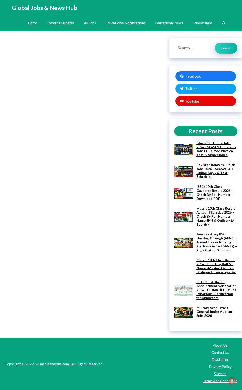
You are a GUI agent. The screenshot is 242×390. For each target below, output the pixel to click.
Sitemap (220, 374)
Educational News (169, 23)
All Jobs (90, 23)
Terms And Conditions (220, 381)
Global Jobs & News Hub (44, 7)
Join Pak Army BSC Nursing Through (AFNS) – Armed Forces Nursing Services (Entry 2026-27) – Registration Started (216, 242)
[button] (223, 23)
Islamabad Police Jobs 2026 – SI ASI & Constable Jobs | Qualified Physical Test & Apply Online (216, 149)
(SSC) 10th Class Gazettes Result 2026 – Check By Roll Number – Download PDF (214, 192)
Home (32, 23)
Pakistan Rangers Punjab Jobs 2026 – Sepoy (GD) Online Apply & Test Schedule (215, 171)
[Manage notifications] (232, 381)
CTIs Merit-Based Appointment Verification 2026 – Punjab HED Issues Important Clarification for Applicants (216, 290)
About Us (220, 345)
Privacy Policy (220, 366)
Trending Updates (60, 23)
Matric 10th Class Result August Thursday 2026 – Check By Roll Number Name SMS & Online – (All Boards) (216, 216)
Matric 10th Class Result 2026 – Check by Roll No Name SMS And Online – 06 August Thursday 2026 (216, 266)
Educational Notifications (125, 23)
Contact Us (220, 352)
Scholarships (202, 23)
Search (226, 48)
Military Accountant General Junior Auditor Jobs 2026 (214, 312)
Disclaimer (220, 359)
